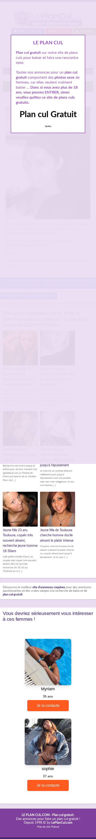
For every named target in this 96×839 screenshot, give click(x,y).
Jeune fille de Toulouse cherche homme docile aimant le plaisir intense (56, 535)
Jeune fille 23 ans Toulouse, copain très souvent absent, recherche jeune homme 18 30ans (20, 541)
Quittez (48, 126)
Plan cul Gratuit (48, 114)
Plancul (55, 827)
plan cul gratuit (13, 594)
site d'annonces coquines (48, 587)
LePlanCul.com (61, 822)
